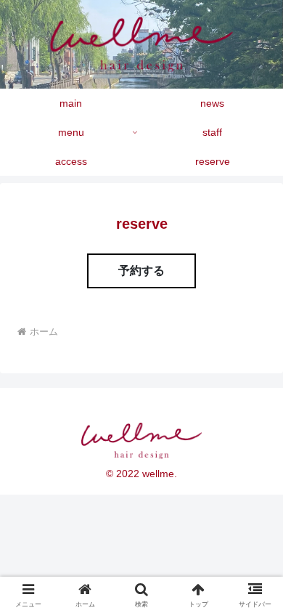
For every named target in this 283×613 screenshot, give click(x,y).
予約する (141, 270)
